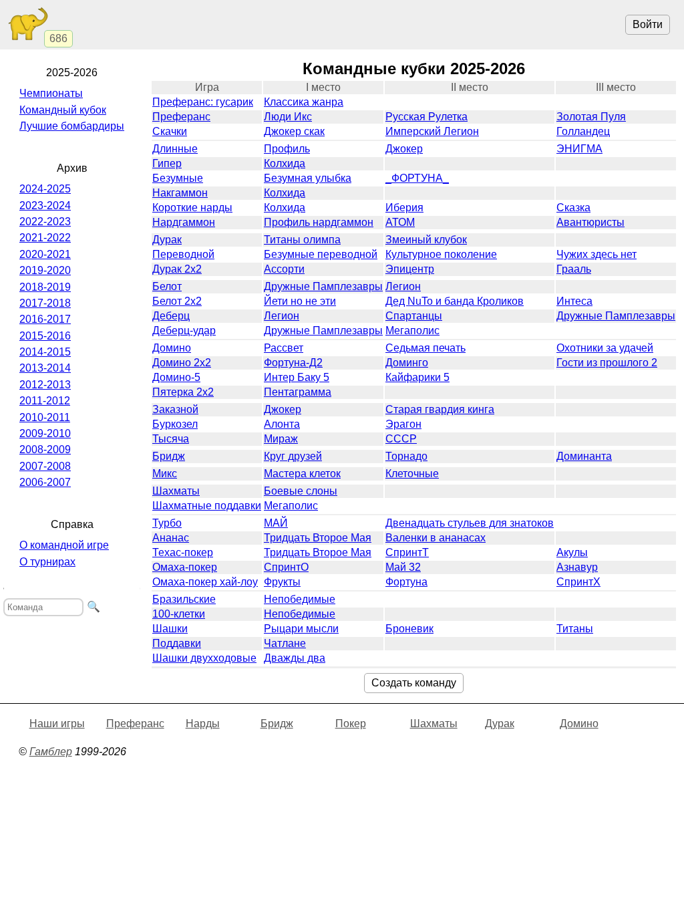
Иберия (404, 207)
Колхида (284, 163)
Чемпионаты (51, 93)
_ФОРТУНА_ (417, 178)
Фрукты (282, 582)
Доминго (406, 362)
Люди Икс (288, 116)
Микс (164, 473)
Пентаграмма (297, 392)
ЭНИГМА (579, 148)
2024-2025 (45, 188)
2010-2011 (44, 417)
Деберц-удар (184, 330)
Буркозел (175, 424)
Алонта (282, 424)
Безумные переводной (320, 254)
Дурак (167, 239)
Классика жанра (303, 102)
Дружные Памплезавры (323, 286)
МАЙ (276, 523)
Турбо (167, 523)
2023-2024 (45, 205)
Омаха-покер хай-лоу (205, 582)
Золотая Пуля (591, 116)
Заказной (175, 409)
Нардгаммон (183, 222)
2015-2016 (45, 336)
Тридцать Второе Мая (317, 537)
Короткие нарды (192, 207)
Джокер (404, 148)
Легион (403, 286)
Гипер (167, 163)
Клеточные (412, 473)
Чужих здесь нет (596, 254)
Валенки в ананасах (435, 537)
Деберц (171, 315)
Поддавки (176, 643)
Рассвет (283, 348)
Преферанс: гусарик (202, 102)
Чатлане (285, 643)
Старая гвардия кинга (439, 409)
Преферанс (181, 116)
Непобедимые (299, 599)
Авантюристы (590, 222)
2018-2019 (45, 287)
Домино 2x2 (181, 362)
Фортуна (406, 582)
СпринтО (286, 567)
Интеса (574, 301)
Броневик (409, 628)
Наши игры (57, 723)
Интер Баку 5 (296, 377)
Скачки (169, 131)
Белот (167, 286)
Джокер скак (294, 131)
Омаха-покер (184, 567)
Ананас (170, 537)
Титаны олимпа (302, 239)
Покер (350, 723)
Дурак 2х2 (177, 269)
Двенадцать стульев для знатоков (469, 523)
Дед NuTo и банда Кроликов (454, 301)
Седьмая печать (425, 348)
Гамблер (50, 751)
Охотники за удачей (604, 348)
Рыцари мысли (301, 628)
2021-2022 (45, 237)
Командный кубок (62, 110)
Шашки (170, 628)
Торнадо (406, 456)
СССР (401, 438)
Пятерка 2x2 (183, 392)
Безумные (177, 178)
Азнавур (577, 567)
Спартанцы (413, 315)
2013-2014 (45, 368)
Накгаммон (180, 193)
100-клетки (178, 614)
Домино (171, 348)
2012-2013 (45, 384)
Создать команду (413, 682)
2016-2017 (45, 319)
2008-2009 (45, 449)
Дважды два (294, 658)
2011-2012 (44, 400)
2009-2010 (45, 433)
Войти (648, 24)
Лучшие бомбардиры (71, 126)
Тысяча (170, 438)
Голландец (583, 131)
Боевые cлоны (300, 491)
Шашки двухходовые (204, 658)
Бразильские (184, 599)
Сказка (573, 207)
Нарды (203, 723)
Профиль (287, 148)
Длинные (175, 148)
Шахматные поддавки (206, 505)
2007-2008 (45, 466)
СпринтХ (578, 582)
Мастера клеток (302, 473)
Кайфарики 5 (417, 377)
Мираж (281, 438)
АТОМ (400, 222)
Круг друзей (293, 456)
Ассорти (284, 269)
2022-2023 (45, 221)
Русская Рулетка (426, 116)
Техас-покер (182, 552)
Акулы (572, 552)
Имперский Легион (432, 131)
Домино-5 (176, 377)
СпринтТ (407, 552)
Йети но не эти (300, 301)
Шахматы (176, 491)
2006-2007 (45, 482)
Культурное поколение (441, 254)
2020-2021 (45, 254)
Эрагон (403, 424)
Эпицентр (409, 269)
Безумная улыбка (307, 178)
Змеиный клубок (426, 239)
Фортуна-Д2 (293, 362)
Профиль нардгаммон (318, 222)
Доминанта (584, 456)
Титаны (574, 628)
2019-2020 (45, 270)
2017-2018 (45, 303)
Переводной (183, 254)
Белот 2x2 (177, 301)
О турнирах (47, 561)
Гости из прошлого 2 (606, 362)
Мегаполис (412, 330)
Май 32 (403, 567)
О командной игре (64, 545)
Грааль (573, 269)
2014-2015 (45, 352)
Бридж (168, 456)
